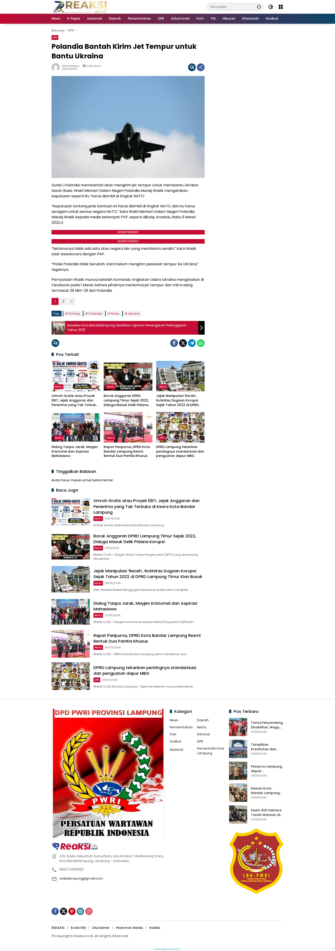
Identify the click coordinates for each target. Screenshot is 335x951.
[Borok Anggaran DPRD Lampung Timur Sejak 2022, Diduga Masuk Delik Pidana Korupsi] (128, 376)
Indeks (154, 927)
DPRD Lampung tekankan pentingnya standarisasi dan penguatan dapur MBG (180, 451)
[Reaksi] (80, 6)
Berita (58, 386)
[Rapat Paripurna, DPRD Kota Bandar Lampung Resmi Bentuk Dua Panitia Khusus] (128, 427)
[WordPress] (80, 911)
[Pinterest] (72, 911)
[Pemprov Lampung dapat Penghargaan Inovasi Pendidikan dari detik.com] (238, 771)
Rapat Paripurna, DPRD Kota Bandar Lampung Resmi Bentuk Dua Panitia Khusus (127, 451)
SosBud (175, 741)
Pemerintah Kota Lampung (210, 751)
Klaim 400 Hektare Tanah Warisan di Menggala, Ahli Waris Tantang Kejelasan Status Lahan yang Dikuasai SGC (266, 812)
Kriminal (203, 734)
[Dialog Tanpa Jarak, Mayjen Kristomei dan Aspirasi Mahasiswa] (76, 427)
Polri (173, 734)
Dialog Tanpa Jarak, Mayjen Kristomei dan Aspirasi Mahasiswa (75, 451)
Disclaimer (101, 927)
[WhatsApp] (201, 343)
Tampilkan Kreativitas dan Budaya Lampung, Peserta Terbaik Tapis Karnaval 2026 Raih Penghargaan (266, 747)
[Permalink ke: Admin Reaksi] (57, 67)
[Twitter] (183, 343)
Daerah (203, 720)
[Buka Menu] (280, 7)
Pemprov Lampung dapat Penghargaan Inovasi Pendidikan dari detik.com (266, 768)
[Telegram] (192, 343)
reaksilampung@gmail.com (81, 878)
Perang (74, 313)
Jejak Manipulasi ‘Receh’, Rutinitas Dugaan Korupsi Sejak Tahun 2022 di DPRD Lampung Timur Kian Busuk (178, 400)
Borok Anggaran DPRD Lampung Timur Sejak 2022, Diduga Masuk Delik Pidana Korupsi (126, 400)
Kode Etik (78, 927)
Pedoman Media (129, 927)
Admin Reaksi (71, 66)
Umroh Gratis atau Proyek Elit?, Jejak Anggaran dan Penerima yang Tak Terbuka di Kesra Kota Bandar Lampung (75, 400)
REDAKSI (58, 927)
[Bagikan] (201, 67)
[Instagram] (89, 911)
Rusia (115, 313)
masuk (75, 480)
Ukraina (134, 313)
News (174, 720)
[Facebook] (174, 343)
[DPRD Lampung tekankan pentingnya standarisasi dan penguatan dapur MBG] (180, 427)
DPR (55, 37)
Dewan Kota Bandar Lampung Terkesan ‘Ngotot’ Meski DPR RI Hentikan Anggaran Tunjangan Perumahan (267, 790)
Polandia (95, 313)
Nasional (176, 749)
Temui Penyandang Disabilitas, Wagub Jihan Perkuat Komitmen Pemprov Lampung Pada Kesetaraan (267, 725)
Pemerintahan (181, 727)
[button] (258, 6)
